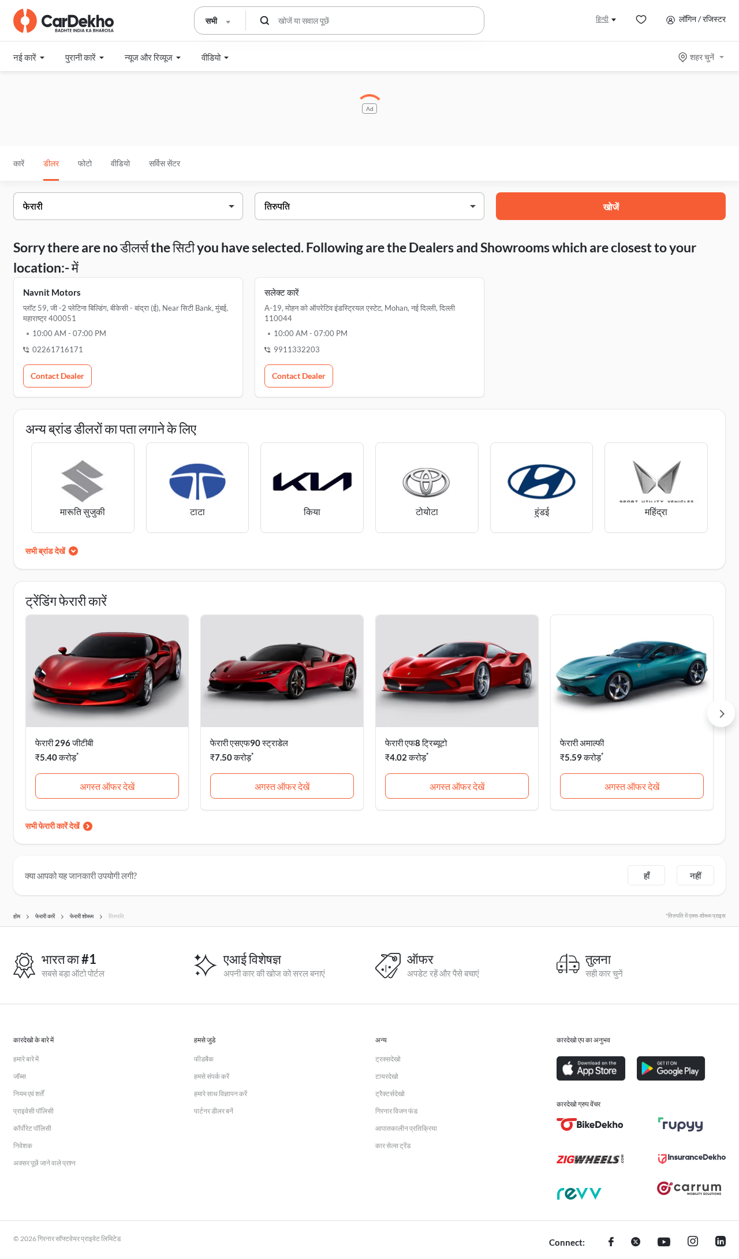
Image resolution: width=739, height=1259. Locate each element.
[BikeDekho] (590, 1124)
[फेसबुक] (611, 1242)
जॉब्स (19, 1076)
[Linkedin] (720, 1242)
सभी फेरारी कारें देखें (52, 825)
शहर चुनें (702, 57)
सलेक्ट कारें (281, 292)
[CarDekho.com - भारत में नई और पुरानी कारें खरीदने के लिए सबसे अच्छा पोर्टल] (63, 21)
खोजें (611, 206)
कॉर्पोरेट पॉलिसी (32, 1128)
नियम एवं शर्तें (28, 1093)
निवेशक (22, 1145)
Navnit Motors (52, 292)
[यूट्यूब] (664, 1242)
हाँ (647, 875)
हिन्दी (602, 18)
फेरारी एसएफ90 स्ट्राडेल (249, 742)
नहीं (695, 875)
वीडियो (120, 163)
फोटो (85, 163)
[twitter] (635, 1242)
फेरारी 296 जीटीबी (64, 742)
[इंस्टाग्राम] (693, 1242)
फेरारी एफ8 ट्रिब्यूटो (416, 742)
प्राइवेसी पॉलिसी (33, 1111)
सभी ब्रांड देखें (45, 551)
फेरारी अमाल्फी (582, 742)
